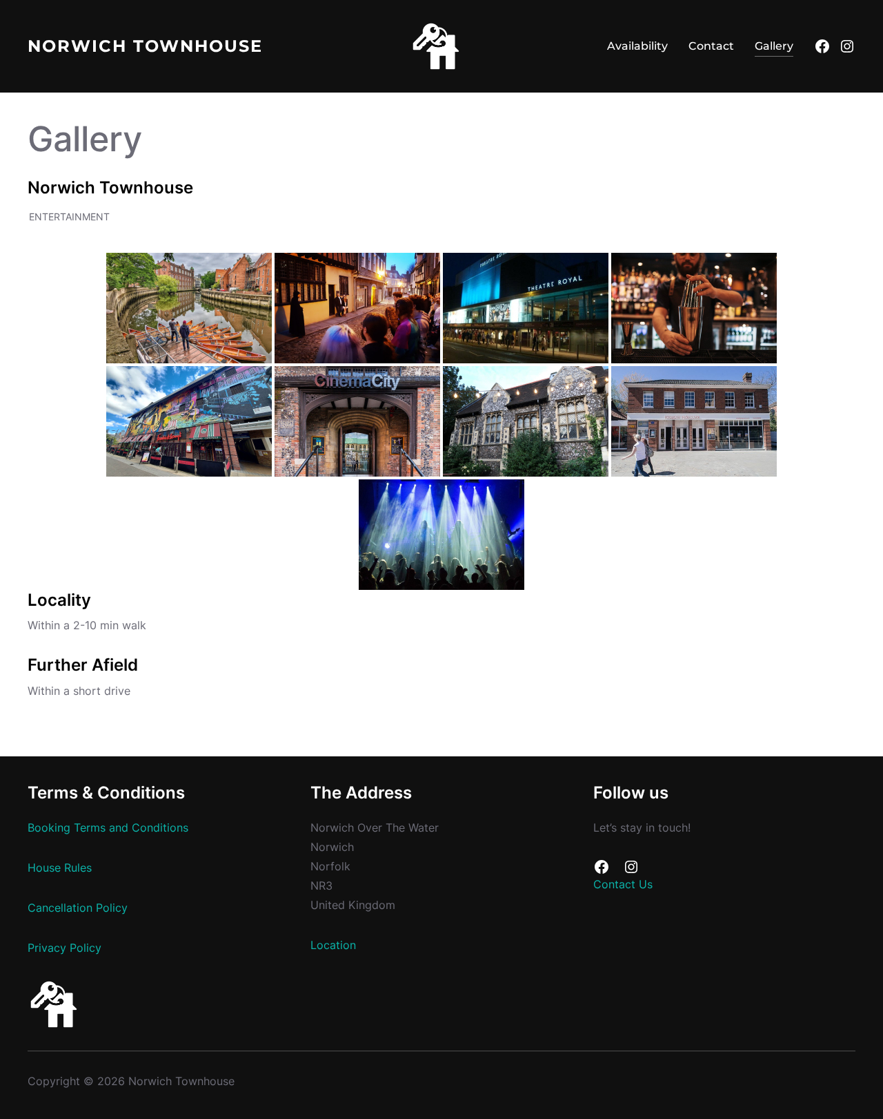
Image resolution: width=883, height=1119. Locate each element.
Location (333, 945)
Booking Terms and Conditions (108, 827)
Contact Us (623, 884)
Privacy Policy (64, 948)
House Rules (60, 867)
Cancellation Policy (78, 908)
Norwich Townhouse (145, 46)
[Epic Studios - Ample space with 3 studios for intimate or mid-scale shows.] (441, 534)
